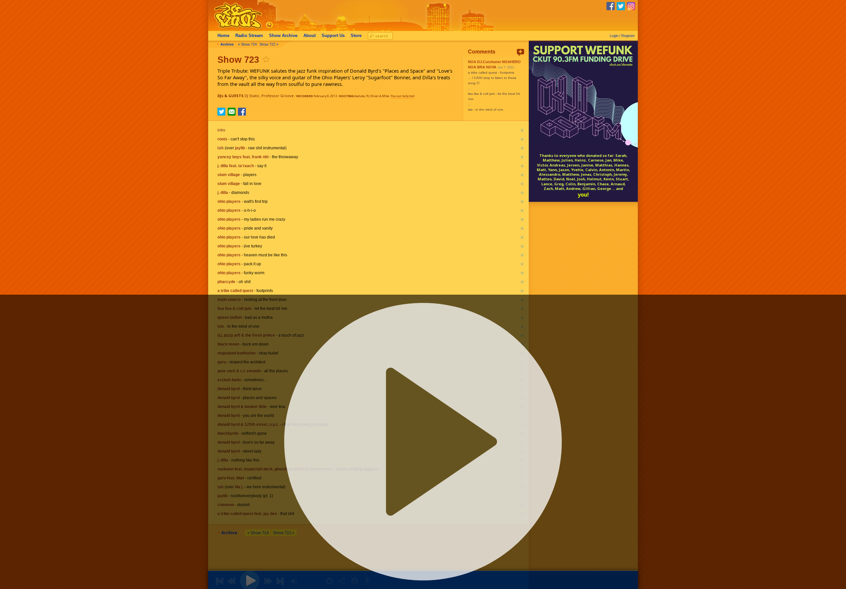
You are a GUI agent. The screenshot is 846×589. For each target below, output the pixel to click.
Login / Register (622, 36)
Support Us (333, 35)
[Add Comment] (520, 52)
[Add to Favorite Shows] (265, 59)
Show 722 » (268, 44)
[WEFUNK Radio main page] (234, 29)
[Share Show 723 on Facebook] (242, 113)
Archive (283, 35)
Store (356, 35)
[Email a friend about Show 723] (232, 112)
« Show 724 (247, 44)
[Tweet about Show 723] (221, 113)
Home (223, 35)
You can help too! (403, 96)
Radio (249, 35)
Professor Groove (277, 95)
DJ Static (252, 95)
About (309, 35)
